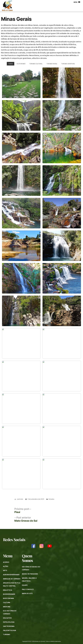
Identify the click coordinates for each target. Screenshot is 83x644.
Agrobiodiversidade (11, 574)
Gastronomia (8, 626)
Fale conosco (28, 589)
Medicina (6, 607)
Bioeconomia (8, 598)
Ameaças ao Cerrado (11, 579)
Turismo (6, 634)
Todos (10, 64)
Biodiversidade (9, 594)
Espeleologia (8, 622)
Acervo (6, 562)
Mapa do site (27, 593)
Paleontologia (9, 630)
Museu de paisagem (30, 574)
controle (20, 499)
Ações (5, 566)
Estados (51, 499)
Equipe (25, 585)
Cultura (6, 602)
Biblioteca (7, 590)
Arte (5, 570)
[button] (75, 2)
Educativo (7, 618)
